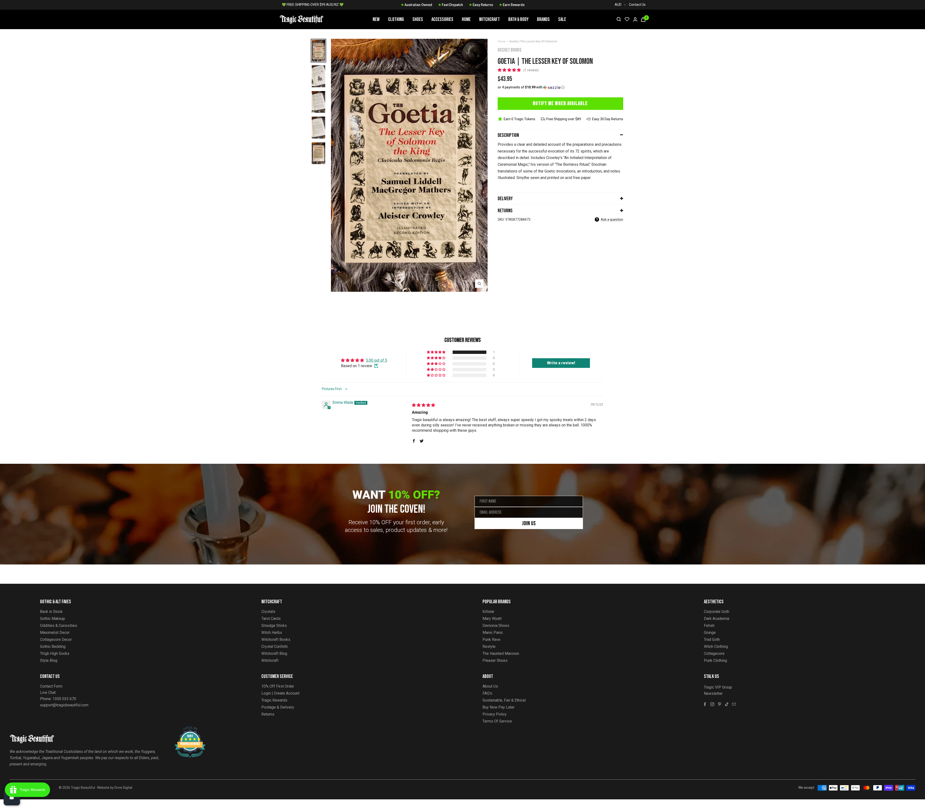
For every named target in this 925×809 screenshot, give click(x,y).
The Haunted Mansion (500, 653)
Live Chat (48, 692)
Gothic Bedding (53, 646)
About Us (490, 686)
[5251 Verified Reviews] (185, 729)
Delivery (505, 199)
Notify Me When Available (560, 103)
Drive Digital (123, 787)
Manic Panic (492, 632)
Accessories (442, 19)
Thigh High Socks (54, 653)
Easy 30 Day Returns (607, 119)
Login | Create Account (280, 693)
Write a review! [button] (561, 363)
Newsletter (713, 693)
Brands (543, 19)
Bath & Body (518, 19)
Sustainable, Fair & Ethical (504, 700)
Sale (562, 19)
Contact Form (51, 686)
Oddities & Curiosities (58, 625)
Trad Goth (712, 639)
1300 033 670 (64, 698)
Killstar (488, 611)
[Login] (635, 19)
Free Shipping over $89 (563, 119)
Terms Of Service (497, 721)
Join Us (529, 523)
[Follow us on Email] (734, 704)
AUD (618, 5)
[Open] (12, 797)
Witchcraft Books (275, 639)
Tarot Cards (271, 618)
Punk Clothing (715, 660)
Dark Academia (716, 618)
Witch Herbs (271, 632)
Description (508, 135)
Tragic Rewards (274, 700)
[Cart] (643, 19)
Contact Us (637, 5)
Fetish (709, 625)
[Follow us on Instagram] (712, 704)
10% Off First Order (277, 686)
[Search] (619, 19)
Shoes (417, 19)
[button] (510, 70)
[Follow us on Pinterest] (719, 704)
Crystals (268, 611)
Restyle (489, 646)
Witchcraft (489, 19)
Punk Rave (491, 639)
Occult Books (510, 50)
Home (466, 19)
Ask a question (612, 219)
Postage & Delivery (277, 707)
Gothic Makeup (52, 618)
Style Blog (48, 660)
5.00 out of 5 (376, 360)
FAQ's (487, 693)
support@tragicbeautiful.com (64, 705)
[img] (423, 405)
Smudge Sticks (274, 625)
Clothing (396, 19)
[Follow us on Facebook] (705, 704)
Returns (505, 211)
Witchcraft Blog (274, 653)
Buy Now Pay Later (498, 707)
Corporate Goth (716, 611)
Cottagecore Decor (56, 639)
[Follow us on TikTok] (726, 704)
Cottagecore (714, 653)
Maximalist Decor (55, 632)
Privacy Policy (494, 714)
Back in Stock (51, 611)
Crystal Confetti (274, 646)
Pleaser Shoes (495, 660)
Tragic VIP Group (718, 687)
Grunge (710, 632)
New (376, 19)
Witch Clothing (716, 646)
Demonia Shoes (495, 625)
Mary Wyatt (492, 618)
